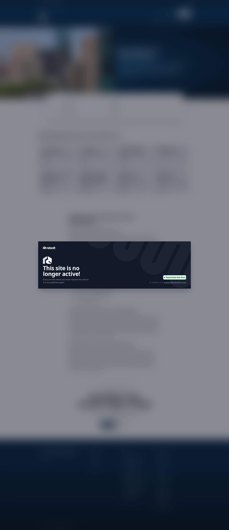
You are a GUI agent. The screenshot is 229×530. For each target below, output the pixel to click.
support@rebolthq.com (175, 282)
